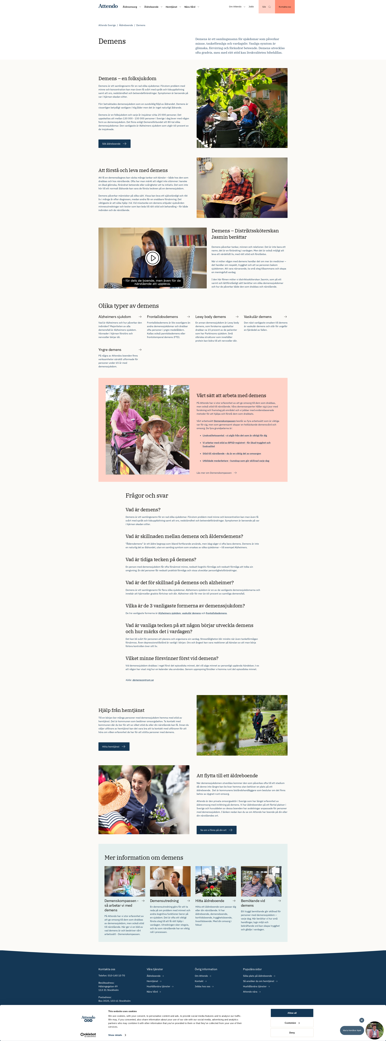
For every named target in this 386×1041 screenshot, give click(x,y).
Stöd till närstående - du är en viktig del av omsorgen (232, 453)
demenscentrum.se (143, 679)
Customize (290, 1022)
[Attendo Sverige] (108, 6)
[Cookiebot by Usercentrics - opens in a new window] (88, 1035)
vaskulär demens (191, 613)
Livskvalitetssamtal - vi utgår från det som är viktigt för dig (235, 435)
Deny (292, 1032)
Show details (115, 1035)
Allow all (292, 1013)
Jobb (251, 6)
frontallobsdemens (216, 613)
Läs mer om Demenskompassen (214, 472)
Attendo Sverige (107, 25)
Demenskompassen (225, 420)
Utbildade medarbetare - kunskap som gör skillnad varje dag (236, 460)
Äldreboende (126, 25)
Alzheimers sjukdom (169, 613)
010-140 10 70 (116, 975)
